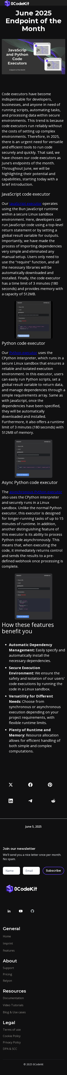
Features (9, 950)
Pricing (7, 974)
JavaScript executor (25, 203)
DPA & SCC (10, 1049)
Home (7, 936)
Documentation (13, 998)
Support (8, 968)
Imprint (8, 943)
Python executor (23, 352)
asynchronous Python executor (35, 491)
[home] (16, 3)
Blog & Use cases (14, 1012)
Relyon (7, 981)
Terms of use (12, 1030)
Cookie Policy (12, 1036)
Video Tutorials (13, 1005)
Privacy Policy (12, 1042)
